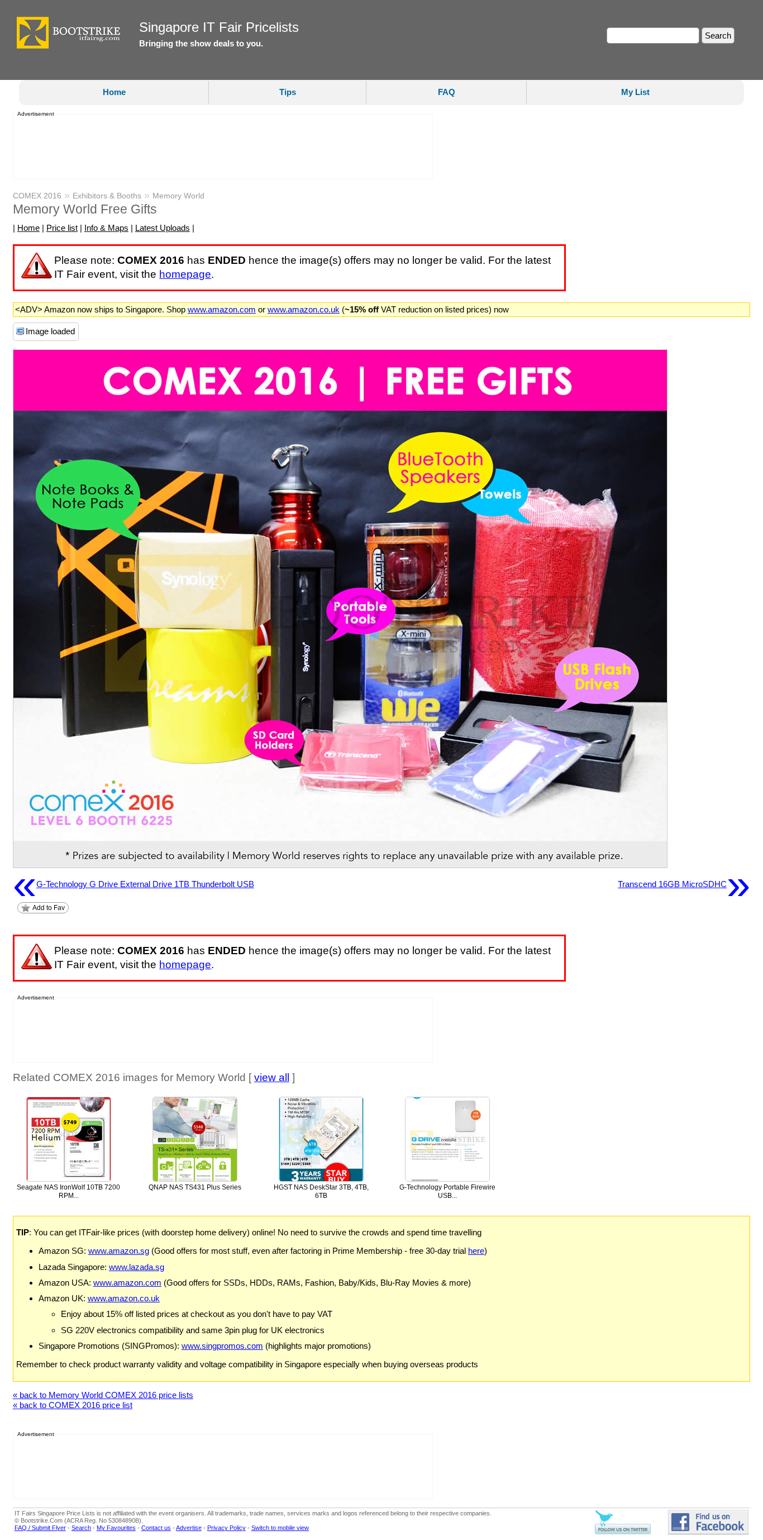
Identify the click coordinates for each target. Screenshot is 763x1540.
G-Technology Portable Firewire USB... (447, 1191)
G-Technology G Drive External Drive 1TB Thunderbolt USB (133, 884)
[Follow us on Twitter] (623, 1532)
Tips (287, 92)
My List (635, 92)
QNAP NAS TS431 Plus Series (195, 1187)
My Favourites (116, 1527)
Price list (62, 228)
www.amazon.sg (118, 1250)
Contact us (156, 1527)
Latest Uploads (162, 228)
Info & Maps (106, 228)
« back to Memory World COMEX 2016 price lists (103, 1395)
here (476, 1250)
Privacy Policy (226, 1527)
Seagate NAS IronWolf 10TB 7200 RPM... (68, 1191)
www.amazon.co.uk (304, 309)
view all (271, 1077)
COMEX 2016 (37, 195)
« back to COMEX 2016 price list (72, 1405)
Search (81, 1527)
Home (114, 92)
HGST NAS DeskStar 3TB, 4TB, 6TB (321, 1191)
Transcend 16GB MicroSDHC (684, 884)
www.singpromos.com (222, 1346)
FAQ (446, 92)
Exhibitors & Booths (107, 195)
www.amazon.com (222, 309)
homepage (185, 274)
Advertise (189, 1527)
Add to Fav (48, 908)
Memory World (178, 195)
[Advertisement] (219, 147)
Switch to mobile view (280, 1527)
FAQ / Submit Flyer (40, 1527)
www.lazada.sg (136, 1267)
